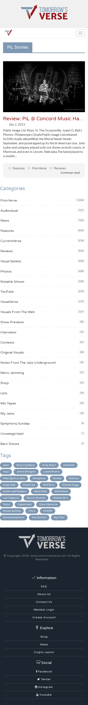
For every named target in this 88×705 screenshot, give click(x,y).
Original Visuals (12, 352)
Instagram (45, 687)
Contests (7, 342)
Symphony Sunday (15, 423)
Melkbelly (68, 465)
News (4, 221)
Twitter (45, 679)
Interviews (8, 332)
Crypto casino (44, 652)
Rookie (57, 478)
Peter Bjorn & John (14, 478)
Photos (6, 271)
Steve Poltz (40, 491)
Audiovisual (9, 211)
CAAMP (47, 510)
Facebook (44, 671)
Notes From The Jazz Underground (27, 363)
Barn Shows (9, 444)
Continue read (70, 172)
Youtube (45, 694)
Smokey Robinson (13, 517)
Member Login (44, 609)
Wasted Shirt (60, 497)
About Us (44, 594)
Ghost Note (61, 491)
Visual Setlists (10, 261)
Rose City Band (25, 465)
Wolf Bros (48, 484)
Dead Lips (29, 484)
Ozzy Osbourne (48, 504)
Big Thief (59, 517)
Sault (6, 465)
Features (18, 168)
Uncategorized (11, 434)
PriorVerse (39, 168)
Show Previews (12, 322)
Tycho (6, 504)
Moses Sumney (12, 510)
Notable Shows (12, 282)
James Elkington (26, 471)
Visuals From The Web (17, 312)
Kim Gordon (39, 517)
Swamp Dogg (70, 484)
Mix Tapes (8, 403)
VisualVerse (9, 302)
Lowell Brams (51, 471)
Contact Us (44, 602)
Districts (74, 478)
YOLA (31, 510)
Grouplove (39, 478)
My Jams (7, 414)
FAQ (44, 586)
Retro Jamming (12, 373)
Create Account (44, 617)
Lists (3, 393)
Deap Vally (9, 484)
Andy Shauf (49, 465)
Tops (6, 471)
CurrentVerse (10, 241)
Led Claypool (11, 497)
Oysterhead (25, 504)
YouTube (7, 292)
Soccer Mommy (36, 497)
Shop (4, 383)
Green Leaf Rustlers (14, 491)
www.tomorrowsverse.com (48, 555)
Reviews (59, 168)
